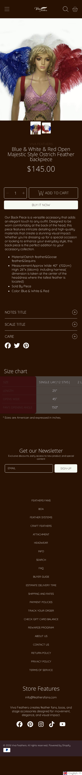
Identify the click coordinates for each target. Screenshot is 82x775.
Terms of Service (41, 670)
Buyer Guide (41, 576)
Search (41, 559)
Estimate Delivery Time (41, 585)
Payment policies (41, 602)
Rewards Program (41, 627)
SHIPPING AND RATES (41, 593)
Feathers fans (41, 500)
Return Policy (41, 652)
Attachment (41, 534)
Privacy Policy (41, 661)
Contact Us (41, 644)
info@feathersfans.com (41, 697)
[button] (7, 9)
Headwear (41, 542)
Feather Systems (41, 517)
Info (41, 551)
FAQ (41, 568)
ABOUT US (41, 636)
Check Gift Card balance (41, 619)
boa (41, 509)
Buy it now (41, 205)
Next (78, 69)
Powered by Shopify (59, 745)
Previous (4, 69)
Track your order (41, 610)
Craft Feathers (41, 525)
